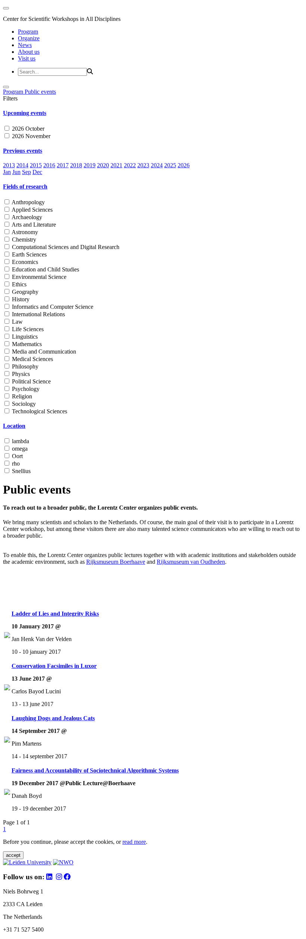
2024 (157, 165)
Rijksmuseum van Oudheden (191, 562)
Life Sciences (27, 329)
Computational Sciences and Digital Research (64, 247)
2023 (143, 165)
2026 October (27, 128)
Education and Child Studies (44, 269)
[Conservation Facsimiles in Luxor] (7, 688)
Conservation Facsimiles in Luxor (54, 666)
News (25, 45)
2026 (184, 165)
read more (134, 842)
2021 (116, 165)
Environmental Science (38, 277)
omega (19, 448)
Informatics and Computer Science (51, 307)
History (19, 299)
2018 (76, 165)
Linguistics (24, 336)
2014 (22, 165)
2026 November (30, 136)
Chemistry (23, 239)
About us (29, 52)
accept (13, 855)
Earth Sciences (28, 254)
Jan (7, 172)
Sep (26, 172)
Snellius (20, 471)
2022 (130, 165)
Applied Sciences (31, 209)
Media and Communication (43, 351)
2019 (90, 165)
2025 (170, 165)
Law (16, 321)
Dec (37, 172)
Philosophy (24, 366)
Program (28, 31)
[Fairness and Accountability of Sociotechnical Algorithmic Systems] (7, 793)
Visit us (26, 58)
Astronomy (24, 232)
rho (15, 463)
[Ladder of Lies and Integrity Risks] (7, 636)
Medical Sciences (31, 359)
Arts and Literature (33, 224)
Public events (40, 91)
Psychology (25, 389)
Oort (16, 456)
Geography (24, 292)
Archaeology (26, 217)
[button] (153, 113)
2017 (63, 165)
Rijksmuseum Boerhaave (115, 562)
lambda (19, 441)
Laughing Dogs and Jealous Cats (53, 718)
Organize (29, 38)
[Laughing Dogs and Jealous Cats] (7, 740)
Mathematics (26, 344)
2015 (36, 165)
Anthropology (27, 202)
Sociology (23, 404)
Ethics (18, 284)
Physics (20, 374)
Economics (24, 262)
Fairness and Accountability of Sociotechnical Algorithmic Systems (95, 770)
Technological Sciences (38, 411)
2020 (103, 165)
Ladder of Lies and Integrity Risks (55, 613)
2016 (49, 165)
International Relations (37, 314)
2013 (9, 165)
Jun (16, 172)
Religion (21, 396)
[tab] (153, 113)
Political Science (30, 381)
